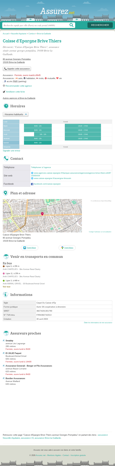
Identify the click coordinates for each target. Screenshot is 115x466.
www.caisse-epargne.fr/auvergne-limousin (52, 178)
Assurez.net (57, 11)
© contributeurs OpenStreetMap (101, 201)
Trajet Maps (68, 248)
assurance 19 (27, 438)
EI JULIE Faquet (13, 353)
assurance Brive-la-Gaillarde (48, 438)
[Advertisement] (88, 56)
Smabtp (9, 340)
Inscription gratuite (78, 455)
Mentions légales (54, 455)
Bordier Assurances (15, 378)
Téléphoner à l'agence (41, 167)
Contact (66, 455)
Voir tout (6, 287)
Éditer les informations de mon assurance (98, 322)
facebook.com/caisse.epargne (47, 184)
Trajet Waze (31, 248)
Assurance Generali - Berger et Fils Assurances (29, 366)
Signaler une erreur (11, 150)
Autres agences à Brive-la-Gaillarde (19, 98)
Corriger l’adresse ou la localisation (100, 232)
